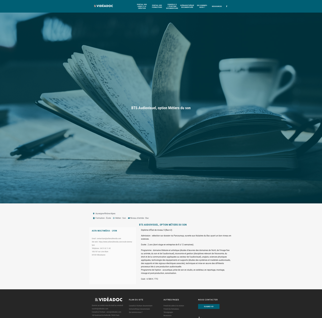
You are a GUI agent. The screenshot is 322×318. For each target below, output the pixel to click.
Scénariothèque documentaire (139, 309)
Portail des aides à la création (174, 306)
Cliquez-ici (209, 306)
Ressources (167, 315)
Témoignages (168, 312)
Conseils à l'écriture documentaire (140, 306)
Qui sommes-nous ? (136, 312)
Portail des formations (171, 309)
